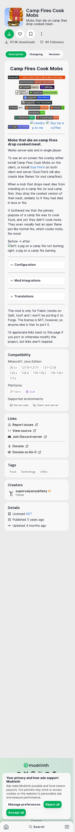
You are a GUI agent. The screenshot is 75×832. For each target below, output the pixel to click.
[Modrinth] (36, 765)
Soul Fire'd (37, 167)
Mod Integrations (27, 280)
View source (22, 431)
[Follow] (20, 34)
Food (13, 471)
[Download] (9, 34)
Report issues (22, 425)
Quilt (32, 391)
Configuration (25, 265)
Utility (44, 471)
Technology (28, 471)
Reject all (53, 804)
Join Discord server (27, 437)
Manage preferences (24, 804)
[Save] (30, 34)
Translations (24, 296)
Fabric (17, 391)
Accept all (16, 812)
